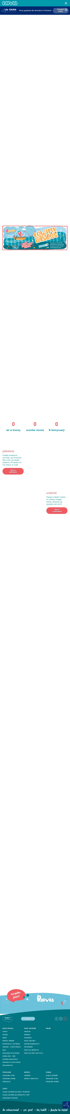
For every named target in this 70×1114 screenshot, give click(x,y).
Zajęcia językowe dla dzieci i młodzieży (16, 1092)
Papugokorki (28, 1047)
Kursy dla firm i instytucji (33, 1053)
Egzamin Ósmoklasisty (31, 1044)
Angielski (27, 1031)
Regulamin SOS (8, 1065)
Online (48, 1028)
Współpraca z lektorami (11, 1044)
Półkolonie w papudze (10, 1098)
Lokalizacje (6, 1081)
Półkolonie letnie (9, 1075)
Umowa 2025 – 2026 (9, 1056)
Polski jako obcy (29, 1041)
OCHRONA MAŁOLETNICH (10, 1059)
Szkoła (5, 1031)
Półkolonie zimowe (9, 1078)
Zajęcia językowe (52, 1075)
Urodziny (27, 1075)
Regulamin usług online (11, 1053)
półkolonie (8, 451)
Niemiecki (27, 1035)
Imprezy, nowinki (8, 1041)
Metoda (5, 1035)
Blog (4, 1050)
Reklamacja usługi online (12, 1062)
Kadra (5, 1038)
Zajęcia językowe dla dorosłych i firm (16, 1095)
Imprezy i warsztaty (31, 1078)
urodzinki (51, 493)
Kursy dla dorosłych (31, 1050)
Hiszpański (27, 1038)
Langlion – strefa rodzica (12, 1047)
